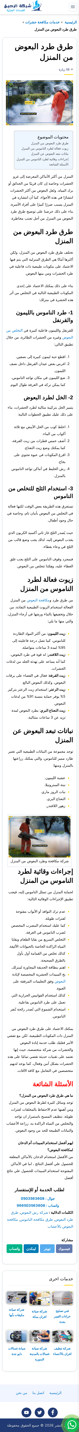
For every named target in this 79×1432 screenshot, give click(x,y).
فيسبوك (63, 1249)
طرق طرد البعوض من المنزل (49, 143)
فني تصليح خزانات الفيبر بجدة (62, 1316)
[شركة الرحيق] (22, 7)
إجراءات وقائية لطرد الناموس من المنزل (42, 159)
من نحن (21, 1393)
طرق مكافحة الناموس (36, 1219)
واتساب (13, 1249)
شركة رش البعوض (34, 1212)
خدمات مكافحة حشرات (42, 22)
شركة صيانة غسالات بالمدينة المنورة (39, 1353)
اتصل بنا (38, 1393)
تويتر (46, 1249)
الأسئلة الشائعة (58, 164)
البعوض (60, 981)
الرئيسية (70, 22)
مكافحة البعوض (38, 600)
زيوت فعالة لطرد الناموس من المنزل (44, 148)
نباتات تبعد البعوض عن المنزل (49, 153)
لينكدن (30, 1249)
